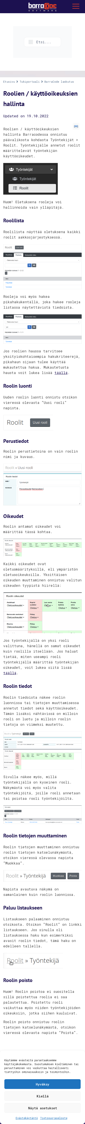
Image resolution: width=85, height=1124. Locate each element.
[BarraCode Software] (42, 6)
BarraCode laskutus (59, 81)
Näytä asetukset (42, 1108)
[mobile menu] (76, 6)
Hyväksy (42, 1084)
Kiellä (43, 1096)
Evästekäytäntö (27, 1118)
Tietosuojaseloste (53, 1118)
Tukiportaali (30, 81)
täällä (61, 372)
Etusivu (9, 81)
